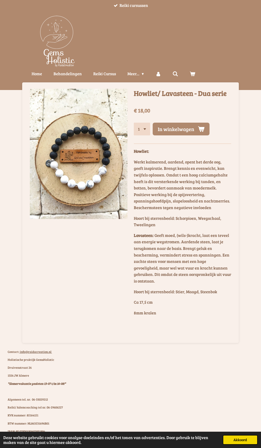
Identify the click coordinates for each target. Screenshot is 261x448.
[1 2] (142, 129)
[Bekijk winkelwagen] (192, 73)
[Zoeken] (175, 73)
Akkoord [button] (240, 439)
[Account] (158, 73)
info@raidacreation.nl (35, 352)
